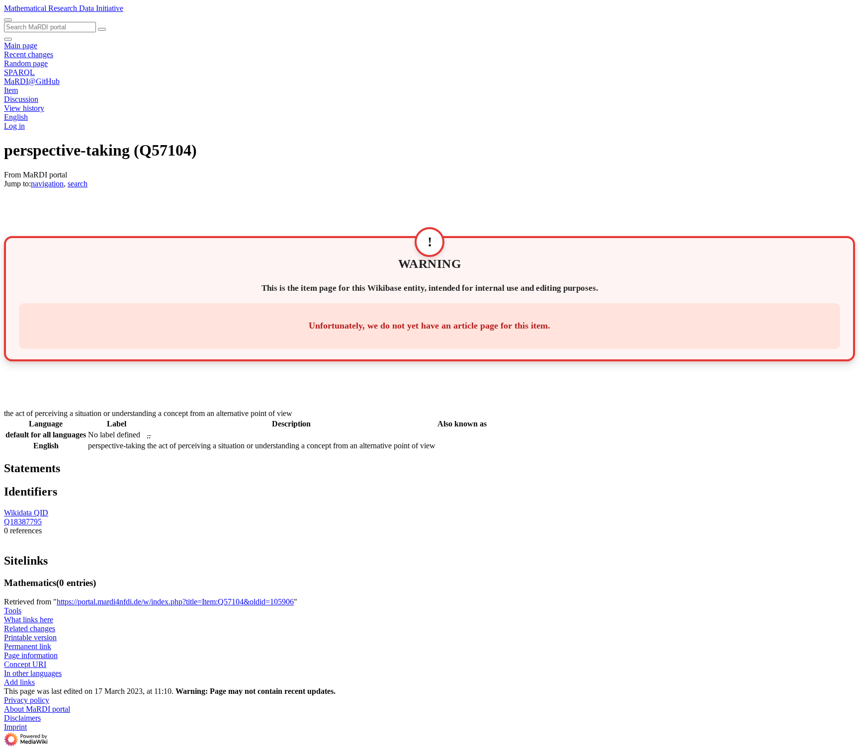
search (77, 183)
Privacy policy (26, 700)
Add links (19, 682)
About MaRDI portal (37, 709)
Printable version (30, 637)
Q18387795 (23, 521)
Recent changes (28, 54)
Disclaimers (22, 718)
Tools (12, 610)
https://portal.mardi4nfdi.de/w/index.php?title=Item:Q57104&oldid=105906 (175, 601)
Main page (20, 45)
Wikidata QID (26, 512)
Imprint (15, 727)
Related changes (29, 628)
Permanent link (27, 646)
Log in (14, 126)
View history (24, 108)
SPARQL (19, 72)
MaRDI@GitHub (32, 81)
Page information (31, 655)
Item (11, 90)
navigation (47, 183)
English (16, 117)
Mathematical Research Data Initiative (63, 8)
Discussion (21, 99)
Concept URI (25, 664)
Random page (26, 63)
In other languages (33, 673)
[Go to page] (102, 29)
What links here (28, 619)
